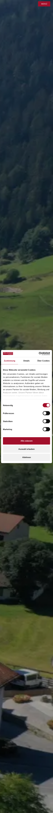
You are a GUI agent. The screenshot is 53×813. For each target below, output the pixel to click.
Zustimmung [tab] (9, 361)
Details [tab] (26, 361)
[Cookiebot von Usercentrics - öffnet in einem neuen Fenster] (39, 353)
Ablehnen (26, 457)
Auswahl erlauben (26, 449)
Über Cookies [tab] (43, 361)
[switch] (46, 413)
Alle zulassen (27, 441)
